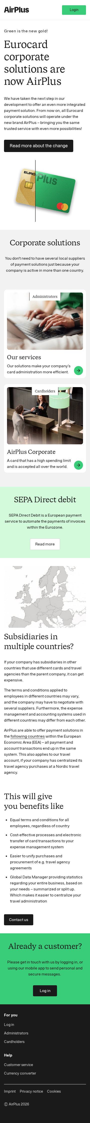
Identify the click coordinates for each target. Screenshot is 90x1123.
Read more (45, 544)
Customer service (18, 1064)
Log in (45, 990)
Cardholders (14, 1041)
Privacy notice (31, 1091)
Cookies (54, 1091)
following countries (27, 736)
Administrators (16, 1033)
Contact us (18, 919)
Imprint (10, 1091)
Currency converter (20, 1073)
